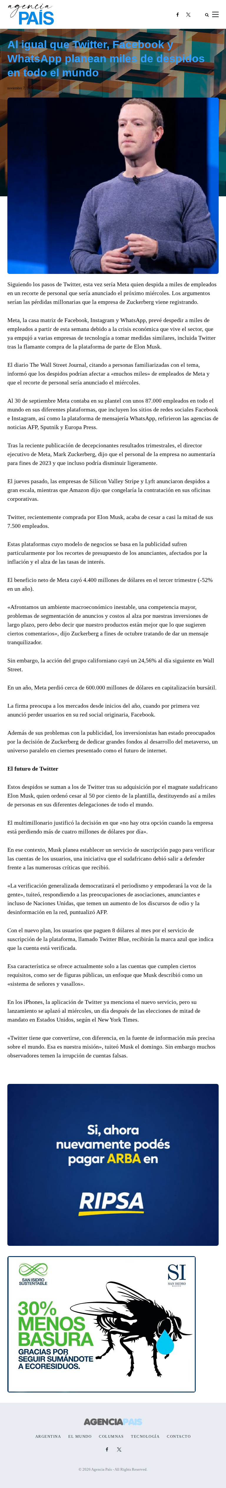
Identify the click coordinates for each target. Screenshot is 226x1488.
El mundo (80, 1437)
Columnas (111, 1437)
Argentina (48, 1437)
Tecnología (145, 1437)
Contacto (179, 1437)
